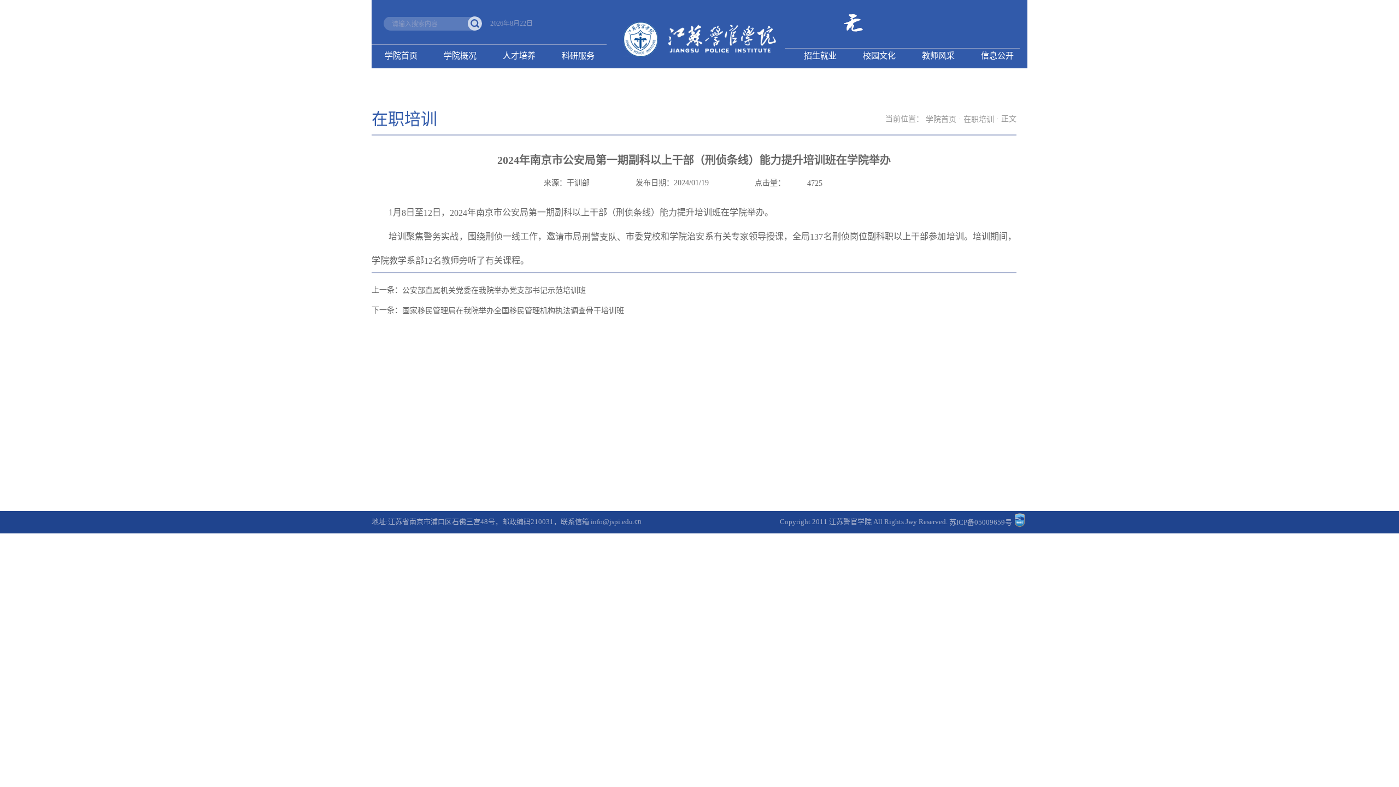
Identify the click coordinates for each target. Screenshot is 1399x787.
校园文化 (879, 55)
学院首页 (401, 55)
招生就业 (820, 55)
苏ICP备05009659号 (980, 522)
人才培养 (519, 55)
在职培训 (978, 119)
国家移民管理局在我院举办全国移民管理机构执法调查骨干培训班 (513, 311)
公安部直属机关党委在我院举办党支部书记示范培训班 (494, 290)
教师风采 (938, 55)
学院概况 (460, 55)
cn (638, 521)
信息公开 (997, 55)
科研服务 (578, 55)
